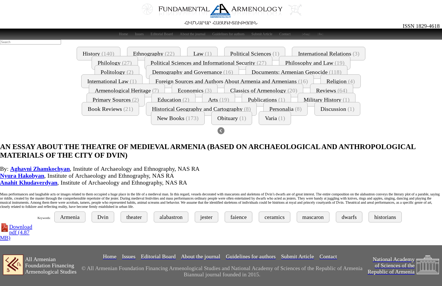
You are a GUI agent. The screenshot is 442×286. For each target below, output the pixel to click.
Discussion (337, 109)
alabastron (171, 217)
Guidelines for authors (228, 34)
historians (385, 217)
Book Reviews (110, 109)
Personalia (285, 109)
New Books (177, 118)
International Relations (328, 53)
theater (134, 217)
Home (123, 34)
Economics (195, 90)
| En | (320, 34)
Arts (218, 100)
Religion (340, 81)
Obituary (231, 118)
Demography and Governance (192, 72)
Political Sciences (254, 53)
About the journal (192, 34)
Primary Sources (116, 100)
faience (238, 217)
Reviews (331, 90)
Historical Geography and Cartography (201, 109)
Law (202, 53)
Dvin (102, 217)
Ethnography (153, 53)
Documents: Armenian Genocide (296, 72)
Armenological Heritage (127, 90)
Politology (117, 72)
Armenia (70, 217)
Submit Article (261, 34)
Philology (115, 63)
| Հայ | (306, 34)
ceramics (275, 217)
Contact (285, 34)
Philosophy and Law (314, 63)
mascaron (313, 217)
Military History (326, 100)
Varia (275, 118)
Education (173, 100)
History (98, 53)
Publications (266, 100)
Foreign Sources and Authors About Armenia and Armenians (231, 81)
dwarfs (349, 217)
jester (206, 217)
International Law (112, 81)
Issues (139, 34)
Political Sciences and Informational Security (208, 63)
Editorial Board (162, 34)
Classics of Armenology (263, 90)
